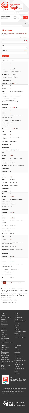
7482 (3, 285)
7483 (7, 285)
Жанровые (17, 354)
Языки (16, 347)
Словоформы (4, 349)
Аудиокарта (17, 323)
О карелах (3, 328)
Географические (18, 356)
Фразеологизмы (5, 355)
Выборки (3, 368)
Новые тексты (17, 329)
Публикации (4, 321)
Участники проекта (5, 317)
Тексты (16, 315)
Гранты (3, 336)
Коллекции (17, 325)
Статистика (4, 330)
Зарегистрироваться (5, 16)
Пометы (16, 370)
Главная (3, 315)
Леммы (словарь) (5, 347)
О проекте (3, 313)
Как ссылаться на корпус (7, 342)
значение (4, 50)
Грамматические (18, 364)
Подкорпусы (17, 351)
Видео (15, 327)
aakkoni (12, 262)
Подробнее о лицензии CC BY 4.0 (10, 393)
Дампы (2, 332)
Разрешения (4, 334)
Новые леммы (4, 357)
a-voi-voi (12, 196)
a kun (11, 155)
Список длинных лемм (21, 33)
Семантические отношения (5, 352)
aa (11, 239)
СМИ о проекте (4, 323)
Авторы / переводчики (20, 360)
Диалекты (16, 349)
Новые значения (5, 359)
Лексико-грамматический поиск (20, 320)
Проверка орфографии (20, 337)
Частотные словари (19, 335)
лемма (4, 40)
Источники (3, 319)
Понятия (16, 366)
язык (3, 45)
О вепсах (3, 326)
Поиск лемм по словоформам (8, 33)
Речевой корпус (18, 317)
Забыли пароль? (4, 18)
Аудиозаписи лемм (19, 368)
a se (11, 176)
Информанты (17, 358)
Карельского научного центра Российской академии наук (18, 380)
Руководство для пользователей (5, 339)
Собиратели (17, 362)
